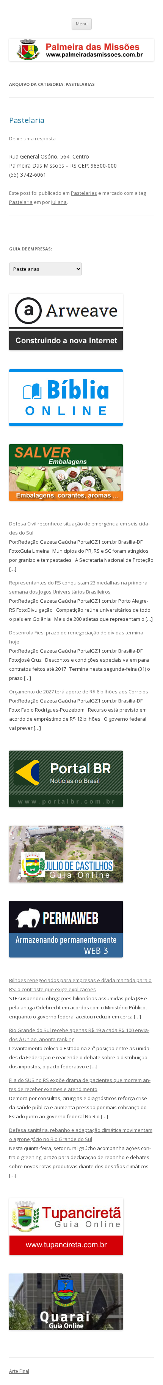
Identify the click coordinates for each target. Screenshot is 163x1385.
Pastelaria (26, 120)
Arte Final (19, 1371)
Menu (82, 23)
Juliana (59, 202)
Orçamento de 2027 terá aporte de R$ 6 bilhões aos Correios (78, 691)
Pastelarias (84, 193)
